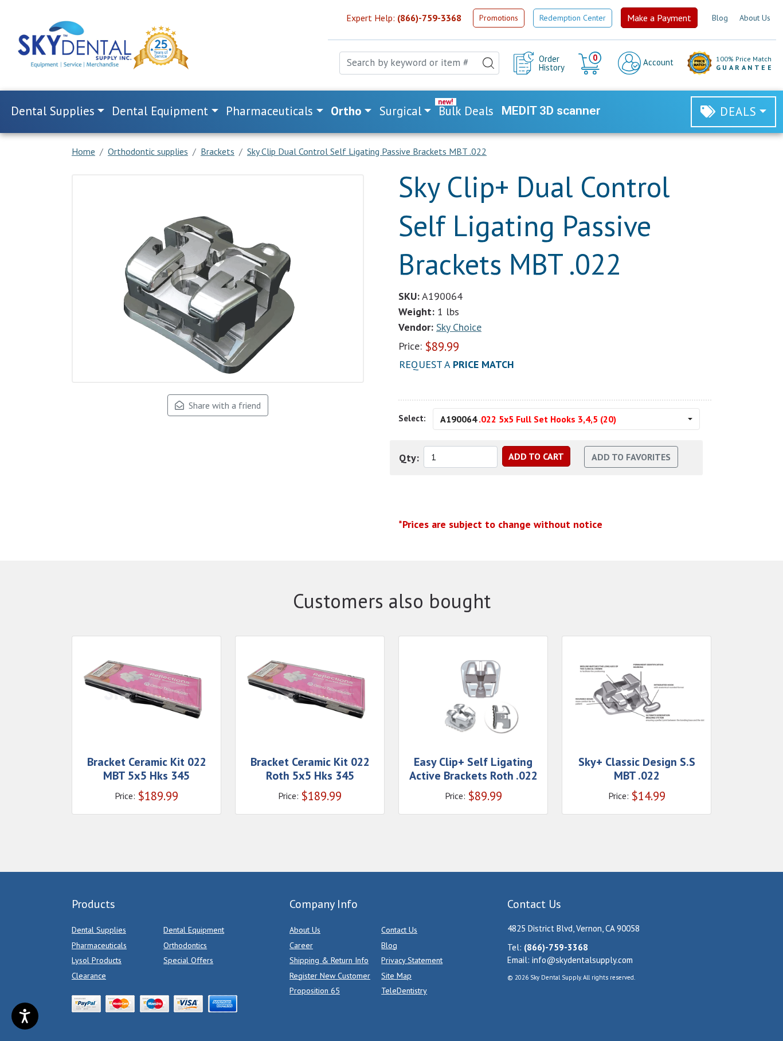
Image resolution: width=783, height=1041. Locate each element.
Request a (456, 364)
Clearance (89, 975)
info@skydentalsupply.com (582, 959)
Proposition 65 (314, 990)
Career (301, 945)
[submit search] (488, 63)
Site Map (396, 975)
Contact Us (399, 930)
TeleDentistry (404, 990)
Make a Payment (659, 18)
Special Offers (188, 960)
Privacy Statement (412, 960)
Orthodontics (185, 945)
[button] (591, 63)
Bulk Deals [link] (466, 111)
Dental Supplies (99, 930)
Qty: (409, 457)
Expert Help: (403, 18)
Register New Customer (329, 975)
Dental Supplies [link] (53, 111)
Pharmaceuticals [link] (269, 111)
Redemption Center (572, 18)
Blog (720, 18)
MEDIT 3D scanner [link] (551, 111)
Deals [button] (738, 111)
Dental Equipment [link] (160, 111)
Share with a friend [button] (222, 405)
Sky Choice (458, 327)
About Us (754, 18)
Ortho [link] (346, 111)
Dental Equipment (193, 930)
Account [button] (657, 62)
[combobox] (419, 63)
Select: (412, 418)
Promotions (498, 18)
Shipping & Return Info (329, 960)
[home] (74, 44)
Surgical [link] (400, 111)
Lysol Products (97, 960)
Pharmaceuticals (99, 945)
